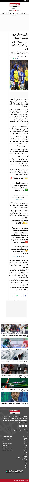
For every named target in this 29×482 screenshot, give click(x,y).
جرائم (26, 467)
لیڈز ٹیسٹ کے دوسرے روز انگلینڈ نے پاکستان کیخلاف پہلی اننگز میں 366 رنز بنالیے (15, 336)
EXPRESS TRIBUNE (4, 0)
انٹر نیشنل (25, 443)
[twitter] (21, 295)
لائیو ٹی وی (14, 10)
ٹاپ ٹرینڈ (25, 451)
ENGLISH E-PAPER (18, 0)
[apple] (19, 472)
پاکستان (7, 13)
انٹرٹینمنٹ (25, 447)
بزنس (26, 463)
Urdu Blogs (4, 447)
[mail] (12, 295)
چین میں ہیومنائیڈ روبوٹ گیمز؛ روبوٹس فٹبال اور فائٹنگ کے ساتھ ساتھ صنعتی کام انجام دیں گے (14, 376)
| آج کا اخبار (18, 10)
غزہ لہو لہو (25, 440)
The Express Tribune (7, 449)
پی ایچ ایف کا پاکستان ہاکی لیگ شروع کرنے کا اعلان (18, 349)
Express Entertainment (7, 451)
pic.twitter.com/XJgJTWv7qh (21, 195)
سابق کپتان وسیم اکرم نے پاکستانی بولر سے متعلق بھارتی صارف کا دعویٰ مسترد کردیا (15, 404)
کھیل (18, 13)
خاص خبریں (12, 13)
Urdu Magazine (5, 445)
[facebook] (25, 295)
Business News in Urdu (7, 443)
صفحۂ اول (26, 13)
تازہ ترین (21, 13)
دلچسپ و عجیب (24, 452)
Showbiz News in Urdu (7, 436)
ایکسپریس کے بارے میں (25, 431)
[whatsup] (16, 295)
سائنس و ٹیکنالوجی (23, 460)
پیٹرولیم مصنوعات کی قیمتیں (21, 458)
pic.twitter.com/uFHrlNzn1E (21, 254)
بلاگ (26, 461)
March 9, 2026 (19, 199)
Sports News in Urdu (6, 438)
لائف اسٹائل (25, 449)
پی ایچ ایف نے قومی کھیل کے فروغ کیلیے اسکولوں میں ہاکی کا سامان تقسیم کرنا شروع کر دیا (15, 390)
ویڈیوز (26, 465)
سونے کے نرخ (25, 456)
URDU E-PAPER (11, 0)
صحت (26, 454)
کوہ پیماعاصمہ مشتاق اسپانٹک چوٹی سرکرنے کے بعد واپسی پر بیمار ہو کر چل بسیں (14, 362)
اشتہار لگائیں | (11, 10)
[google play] (10, 472)
